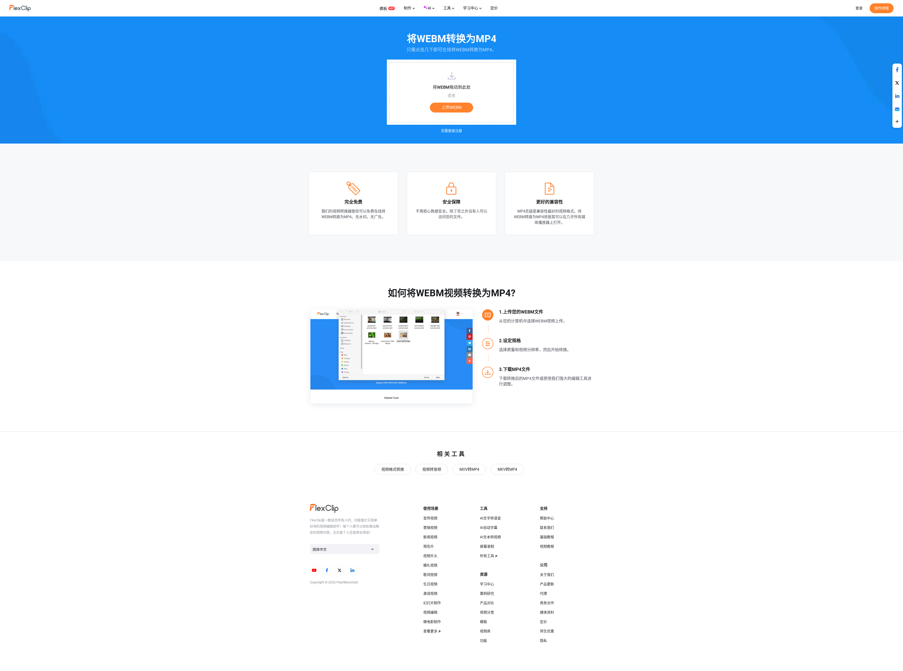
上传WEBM (451, 107)
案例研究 (487, 593)
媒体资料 (547, 612)
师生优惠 (547, 631)
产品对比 (487, 603)
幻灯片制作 (432, 603)
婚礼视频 (430, 565)
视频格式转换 (392, 469)
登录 (859, 8)
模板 (383, 8)
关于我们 (547, 575)
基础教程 (547, 537)
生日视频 (430, 584)
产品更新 (547, 584)
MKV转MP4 (507, 469)
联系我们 (547, 528)
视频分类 (487, 612)
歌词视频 (430, 575)
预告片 (428, 546)
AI (429, 8)
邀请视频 (430, 593)
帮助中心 (547, 518)
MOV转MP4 (469, 469)
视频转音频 (431, 469)
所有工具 (487, 556)
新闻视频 (430, 537)
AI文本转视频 (490, 537)
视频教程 (547, 546)
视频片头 (430, 556)
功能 (483, 641)
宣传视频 (430, 518)
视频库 (485, 631)
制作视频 (882, 8)
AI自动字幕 (488, 528)
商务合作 (547, 603)
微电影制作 (432, 622)
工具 (447, 8)
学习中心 (470, 8)
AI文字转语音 (490, 518)
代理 (543, 593)
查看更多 (430, 631)
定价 (494, 8)
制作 (407, 8)
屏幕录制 (487, 546)
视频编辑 (430, 612)
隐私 (543, 641)
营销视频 (430, 528)
